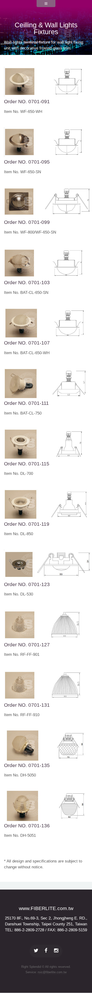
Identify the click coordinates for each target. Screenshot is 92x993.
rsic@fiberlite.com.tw (52, 972)
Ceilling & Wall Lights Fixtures (46, 28)
